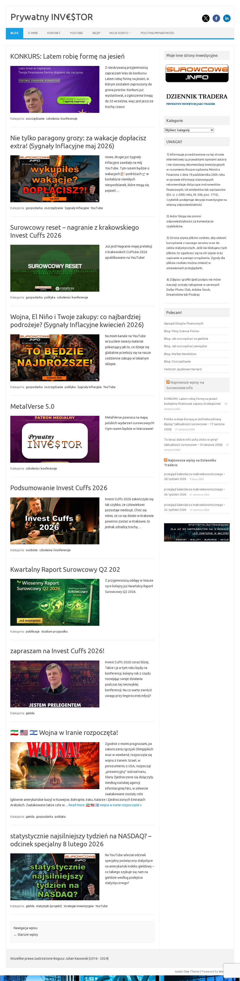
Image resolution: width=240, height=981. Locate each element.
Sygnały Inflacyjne (77, 208)
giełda (30, 713)
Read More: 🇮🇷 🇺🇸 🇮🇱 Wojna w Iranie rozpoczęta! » (105, 805)
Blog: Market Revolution (180, 353)
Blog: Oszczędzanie (177, 361)
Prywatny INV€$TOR (52, 17)
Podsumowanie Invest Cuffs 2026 (58, 487)
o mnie (33, 32)
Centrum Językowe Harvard (183, 369)
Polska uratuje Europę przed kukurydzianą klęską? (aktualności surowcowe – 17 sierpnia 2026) (194, 424)
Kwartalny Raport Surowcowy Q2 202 (65, 569)
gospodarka (34, 208)
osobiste (32, 550)
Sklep (96, 32)
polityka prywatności (157, 32)
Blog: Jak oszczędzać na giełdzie (186, 338)
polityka (49, 297)
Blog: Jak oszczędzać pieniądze (185, 346)
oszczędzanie (35, 118)
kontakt (53, 32)
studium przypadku (54, 631)
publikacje (33, 631)
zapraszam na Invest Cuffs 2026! (57, 650)
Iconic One (182, 971)
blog (15, 32)
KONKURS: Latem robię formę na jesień (67, 56)
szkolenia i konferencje (61, 118)
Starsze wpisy (26, 934)
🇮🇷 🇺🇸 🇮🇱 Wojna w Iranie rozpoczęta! (64, 732)
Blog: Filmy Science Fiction (181, 331)
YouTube (76, 32)
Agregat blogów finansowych (183, 323)
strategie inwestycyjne (79, 906)
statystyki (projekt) (49, 906)
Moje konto (118, 32)
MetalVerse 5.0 (32, 406)
